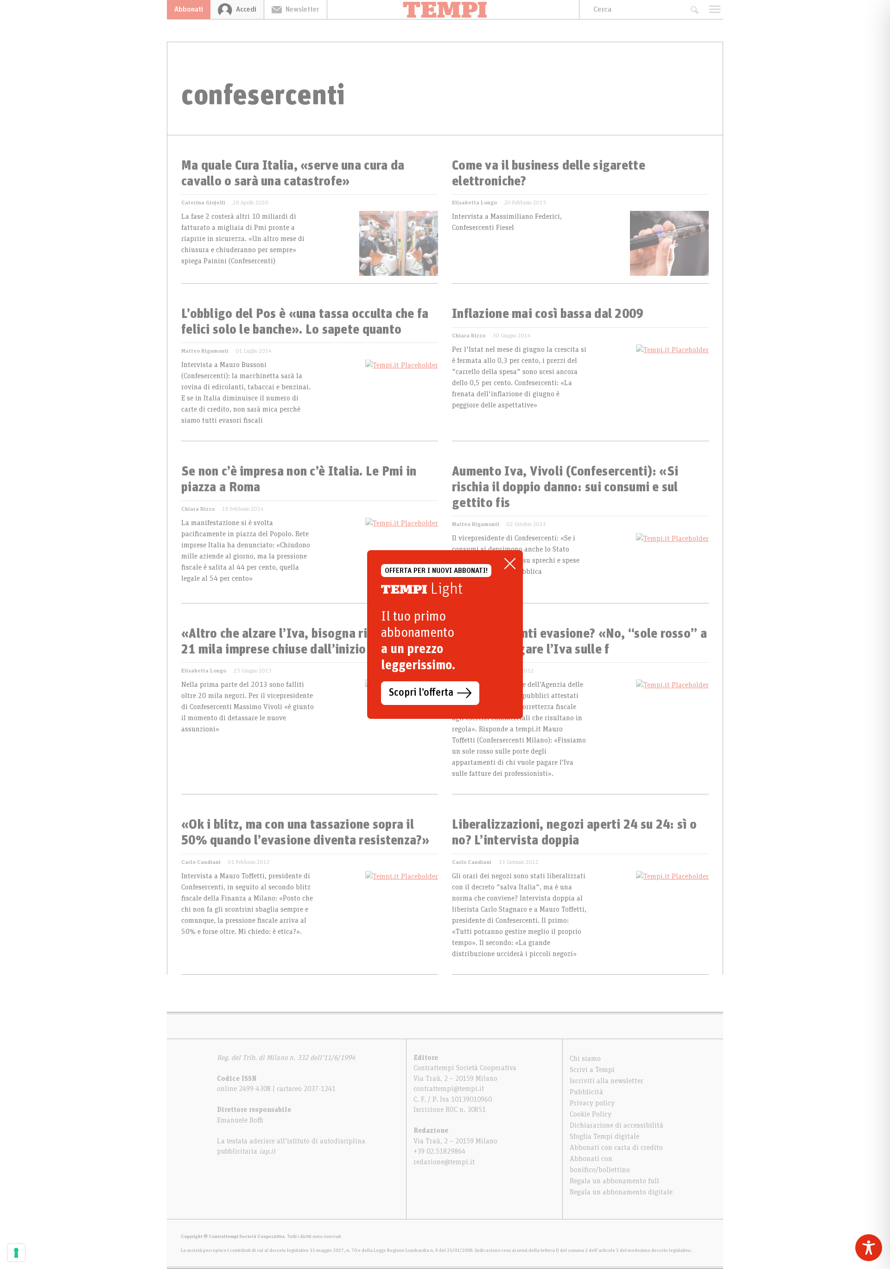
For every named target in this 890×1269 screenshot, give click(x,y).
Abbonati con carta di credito (616, 1147)
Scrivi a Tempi (592, 1069)
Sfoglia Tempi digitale (604, 1136)
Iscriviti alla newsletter (606, 1081)
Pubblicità (586, 1092)
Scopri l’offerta (421, 693)
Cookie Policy (590, 1114)
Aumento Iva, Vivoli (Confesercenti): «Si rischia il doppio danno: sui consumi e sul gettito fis (565, 487)
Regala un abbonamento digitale (621, 1192)
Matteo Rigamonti (205, 351)
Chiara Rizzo (468, 335)
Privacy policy (592, 1103)
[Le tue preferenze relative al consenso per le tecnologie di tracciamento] (16, 1253)
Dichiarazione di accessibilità (616, 1125)
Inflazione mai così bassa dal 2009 (547, 314)
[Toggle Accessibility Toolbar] (868, 1247)
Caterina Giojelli (203, 202)
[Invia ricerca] (694, 9)
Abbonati (188, 9)
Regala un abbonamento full (614, 1181)
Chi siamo (585, 1058)
